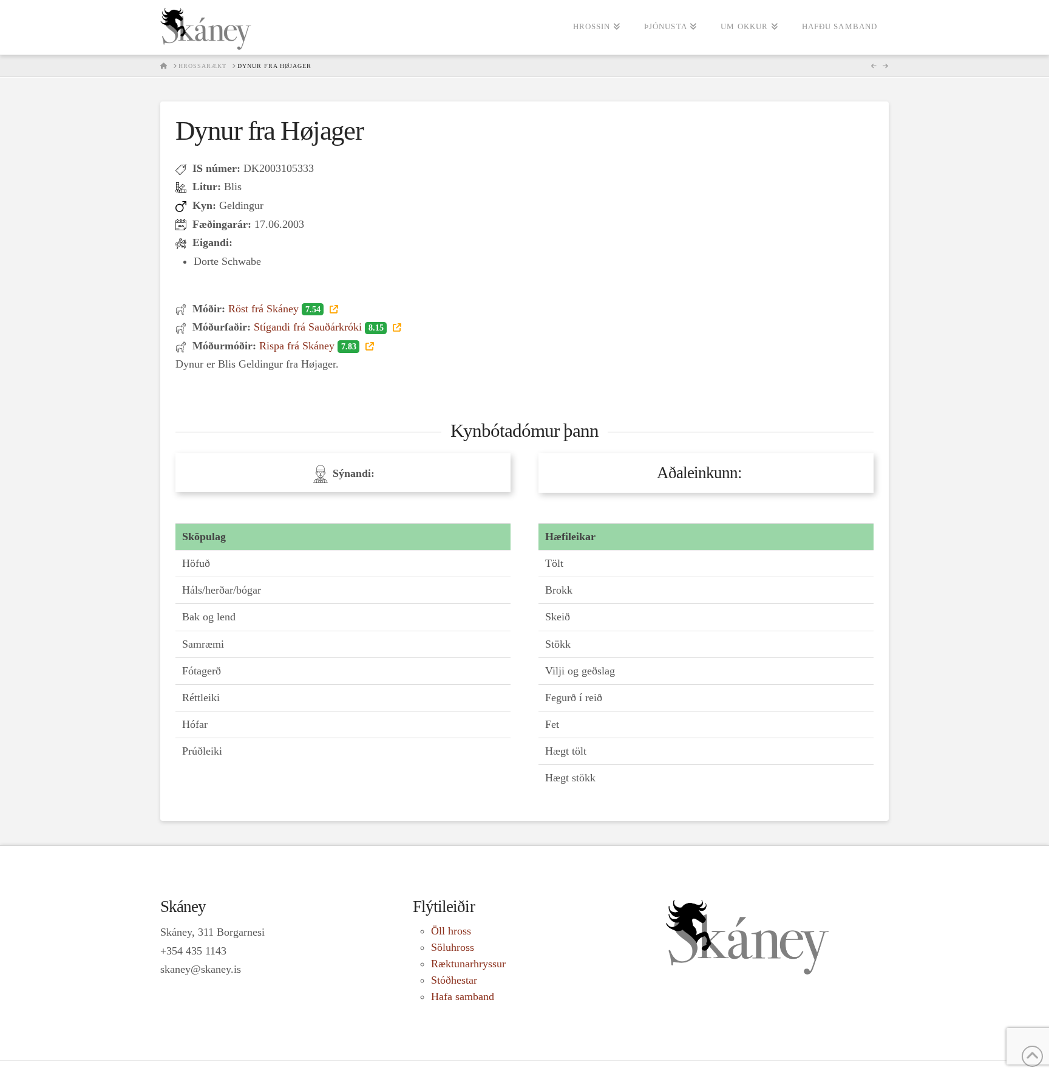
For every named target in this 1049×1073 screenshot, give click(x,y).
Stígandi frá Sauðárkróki (318, 327)
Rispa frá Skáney (307, 346)
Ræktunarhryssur (468, 964)
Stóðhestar (454, 980)
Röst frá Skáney (274, 309)
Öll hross (451, 931)
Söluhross (452, 947)
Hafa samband (462, 996)
